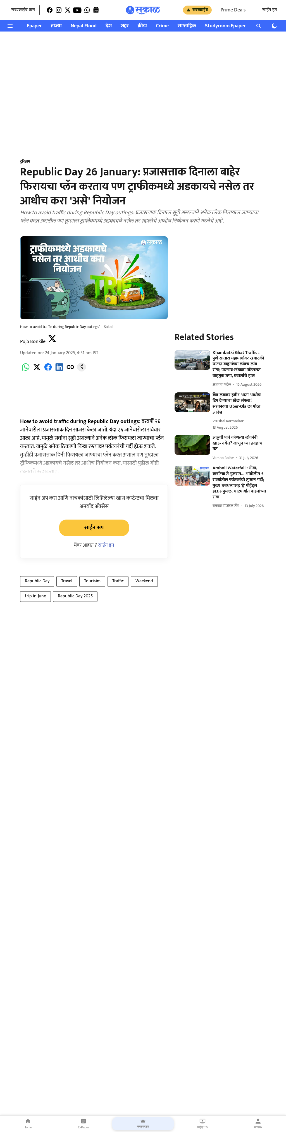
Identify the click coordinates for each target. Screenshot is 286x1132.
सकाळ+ (258, 1127)
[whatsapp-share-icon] (25, 370)
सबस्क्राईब (200, 9)
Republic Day (37, 581)
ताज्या (56, 26)
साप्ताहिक (187, 26)
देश (109, 26)
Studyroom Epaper (225, 26)
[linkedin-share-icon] (59, 370)
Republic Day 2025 (75, 596)
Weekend (144, 581)
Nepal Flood (84, 26)
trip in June (35, 596)
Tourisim (92, 581)
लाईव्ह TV (202, 1127)
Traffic (118, 581)
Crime (162, 26)
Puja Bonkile (33, 341)
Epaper (34, 26)
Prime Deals (233, 10)
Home (28, 1127)
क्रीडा (142, 26)
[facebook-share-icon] (48, 370)
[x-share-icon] (36, 370)
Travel (66, 581)
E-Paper (83, 1127)
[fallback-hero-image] (192, 360)
